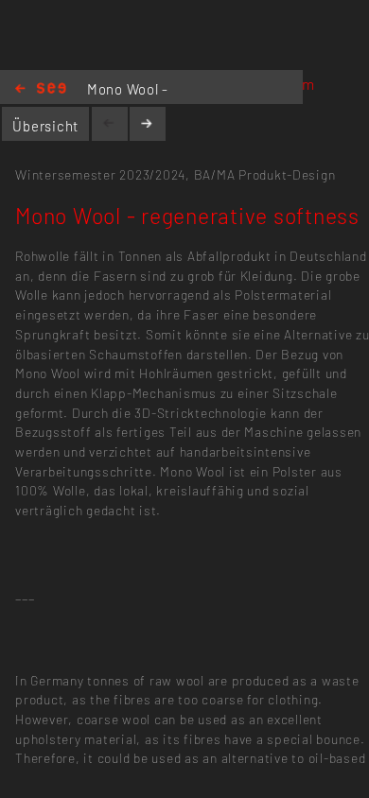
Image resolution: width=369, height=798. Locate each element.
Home (40, 89)
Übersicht (45, 125)
